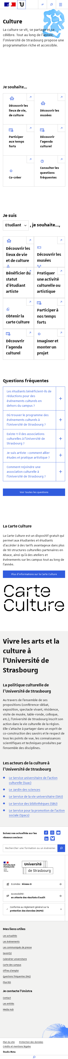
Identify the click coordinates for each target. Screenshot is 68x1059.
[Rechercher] (61, 848)
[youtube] (58, 833)
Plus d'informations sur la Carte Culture (34, 574)
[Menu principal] (60, 4)
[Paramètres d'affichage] (42, 4)
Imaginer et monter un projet (47, 347)
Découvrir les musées (49, 113)
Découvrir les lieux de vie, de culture (18, 110)
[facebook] (46, 833)
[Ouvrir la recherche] (51, 4)
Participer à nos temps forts (47, 316)
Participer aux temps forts (16, 142)
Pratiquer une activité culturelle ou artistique (48, 282)
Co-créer (15, 178)
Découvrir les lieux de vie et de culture (18, 254)
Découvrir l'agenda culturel (47, 142)
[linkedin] (46, 839)
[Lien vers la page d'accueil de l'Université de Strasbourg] (21, 4)
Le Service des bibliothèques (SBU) (33, 804)
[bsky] (52, 838)
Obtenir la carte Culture (18, 319)
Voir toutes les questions (34, 492)
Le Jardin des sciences (24, 790)
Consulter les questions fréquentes (49, 173)
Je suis (10, 215)
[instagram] (52, 833)
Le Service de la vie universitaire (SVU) (36, 797)
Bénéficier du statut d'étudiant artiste (18, 282)
